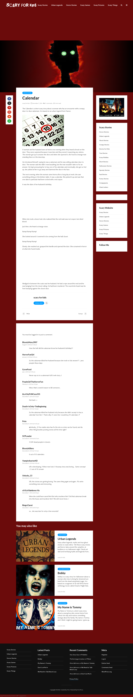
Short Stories (103, 162)
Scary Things (113, 5)
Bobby (62, 573)
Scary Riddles (104, 157)
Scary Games (85, 5)
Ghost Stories (103, 140)
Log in (104, 659)
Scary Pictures (99, 5)
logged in (35, 335)
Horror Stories (71, 5)
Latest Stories (62, 603)
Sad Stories (103, 174)
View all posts (39, 303)
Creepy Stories (104, 145)
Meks (68, 690)
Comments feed (107, 667)
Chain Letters (103, 187)
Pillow (89, 659)
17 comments (48, 103)
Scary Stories (43, 5)
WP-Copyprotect (21, 696)
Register (104, 655)
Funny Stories (104, 179)
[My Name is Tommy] (35, 614)
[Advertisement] (66, 25)
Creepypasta (103, 183)
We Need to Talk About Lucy (47, 672)
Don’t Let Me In (43, 667)
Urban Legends (57, 5)
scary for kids (26, 103)
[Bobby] (35, 580)
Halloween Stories (64, 569)
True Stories (103, 153)
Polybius (84, 655)
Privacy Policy (74, 679)
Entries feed (106, 663)
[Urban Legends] (35, 546)
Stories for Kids (104, 149)
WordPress (80, 690)
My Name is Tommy (69, 607)
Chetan (13, 696)
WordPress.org (107, 672)
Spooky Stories (27, 93)
